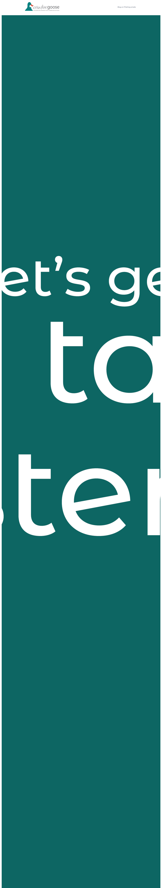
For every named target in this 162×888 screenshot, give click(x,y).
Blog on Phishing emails (127, 7)
